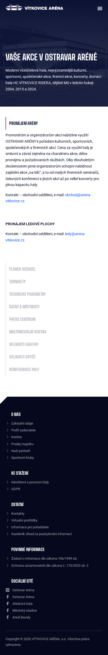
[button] (98, 8)
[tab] (54, 123)
